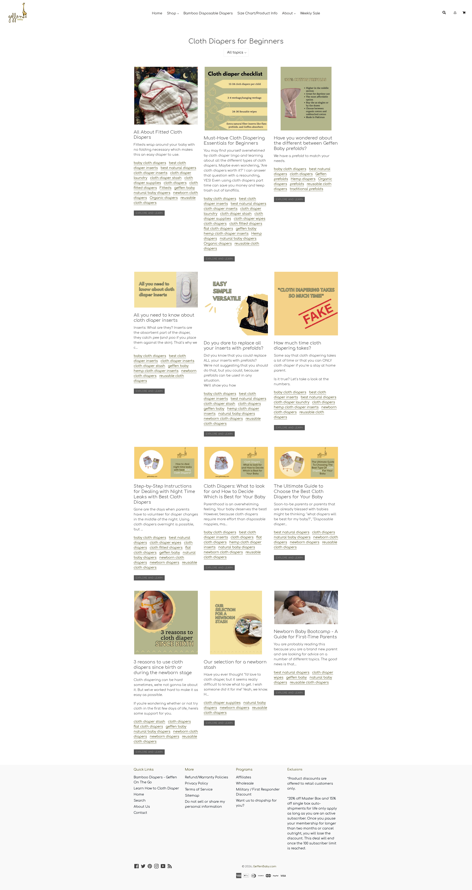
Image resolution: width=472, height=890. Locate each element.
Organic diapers (164, 198)
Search (140, 800)
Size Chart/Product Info (257, 13)
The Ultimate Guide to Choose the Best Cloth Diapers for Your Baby (299, 491)
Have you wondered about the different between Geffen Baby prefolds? (306, 143)
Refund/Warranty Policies (206, 777)
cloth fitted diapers (245, 223)
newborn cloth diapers (223, 418)
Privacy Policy (196, 783)
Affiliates (243, 777)
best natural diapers (178, 168)
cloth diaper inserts (150, 173)
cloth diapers (175, 183)
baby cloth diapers (150, 163)
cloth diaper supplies (222, 703)
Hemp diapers (303, 179)
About (288, 13)
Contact (140, 813)
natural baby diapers (152, 193)
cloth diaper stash (166, 178)
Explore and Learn (149, 213)
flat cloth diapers (218, 228)
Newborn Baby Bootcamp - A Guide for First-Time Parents (306, 634)
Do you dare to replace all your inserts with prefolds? (233, 346)
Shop (172, 13)
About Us (142, 806)
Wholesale (245, 783)
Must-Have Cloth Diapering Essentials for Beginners (234, 141)
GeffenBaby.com (264, 866)
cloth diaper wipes (249, 218)
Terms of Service (199, 789)
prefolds (297, 184)
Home (157, 13)
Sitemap (192, 795)
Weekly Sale (310, 13)
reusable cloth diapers (309, 682)
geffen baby (184, 188)
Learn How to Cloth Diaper (156, 788)
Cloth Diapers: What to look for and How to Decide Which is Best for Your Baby (234, 491)
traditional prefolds (306, 189)
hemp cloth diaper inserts (226, 233)
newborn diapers (164, 562)
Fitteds (165, 188)
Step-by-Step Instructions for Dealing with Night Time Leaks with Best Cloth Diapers (164, 494)
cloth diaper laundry (291, 402)
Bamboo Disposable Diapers (208, 13)
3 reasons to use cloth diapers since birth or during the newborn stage (163, 667)
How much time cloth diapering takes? (297, 346)
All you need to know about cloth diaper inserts (164, 318)
